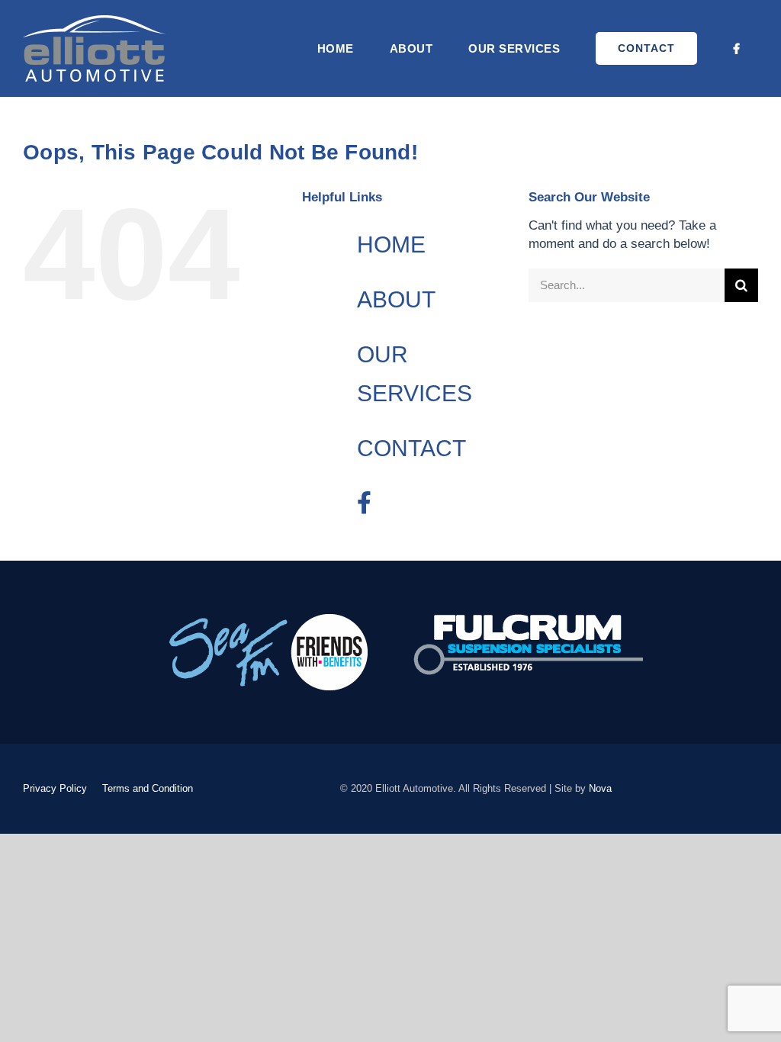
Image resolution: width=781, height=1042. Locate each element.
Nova (600, 788)
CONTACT (411, 448)
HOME (391, 244)
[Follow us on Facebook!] (737, 48)
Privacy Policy (55, 788)
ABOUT (396, 299)
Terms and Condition (147, 788)
